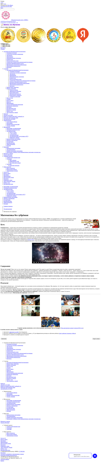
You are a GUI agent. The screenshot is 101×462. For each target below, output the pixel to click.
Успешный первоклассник (13, 129)
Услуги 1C (6, 172)
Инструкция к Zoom (9, 177)
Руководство (10, 59)
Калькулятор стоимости (15, 95)
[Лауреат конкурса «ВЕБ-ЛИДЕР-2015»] (23, 42)
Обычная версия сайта (6, 6)
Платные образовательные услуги (15, 63)
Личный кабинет (5, 459)
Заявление (3, 338)
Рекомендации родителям (13, 124)
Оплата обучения (8, 155)
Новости (9, 102)
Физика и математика (12, 140)
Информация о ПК (14, 161)
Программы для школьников (14, 128)
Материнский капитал (15, 94)
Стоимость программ (14, 96)
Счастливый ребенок (12, 121)
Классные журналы (14, 165)
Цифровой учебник (14, 137)
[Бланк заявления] (11, 25)
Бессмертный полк (11, 108)
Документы (9, 55)
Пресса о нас (10, 98)
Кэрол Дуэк (31, 239)
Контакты (3, 47)
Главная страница (8, 206)
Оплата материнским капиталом (15, 104)
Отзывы (3, 49)
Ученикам (9, 158)
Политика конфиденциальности (9, 455)
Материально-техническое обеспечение (16, 64)
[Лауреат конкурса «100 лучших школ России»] (8, 42)
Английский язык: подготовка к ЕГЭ (18, 136)
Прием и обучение (11, 88)
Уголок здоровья (11, 125)
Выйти (2, 460)
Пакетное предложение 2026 (11, 117)
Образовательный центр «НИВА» (14, 21)
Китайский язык (11, 143)
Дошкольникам (7, 120)
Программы (9, 123)
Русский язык (10, 141)
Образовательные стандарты (14, 58)
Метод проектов (11, 168)
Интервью (6, 174)
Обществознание (11, 144)
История (9, 145)
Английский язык (11, 131)
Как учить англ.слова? (15, 162)
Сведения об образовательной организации (15, 51)
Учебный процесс (8, 156)
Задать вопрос (96, 338)
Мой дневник (12, 160)
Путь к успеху (13, 132)
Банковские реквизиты (12, 105)
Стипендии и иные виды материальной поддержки (19, 62)
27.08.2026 (22, 451)
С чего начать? (13, 133)
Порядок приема (13, 90)
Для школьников (8, 209)
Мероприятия (10, 103)
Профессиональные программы (14, 151)
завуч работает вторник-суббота (67, 333)
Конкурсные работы (12, 169)
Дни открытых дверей (12, 112)
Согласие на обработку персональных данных (12, 454)
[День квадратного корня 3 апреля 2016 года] (30, 305)
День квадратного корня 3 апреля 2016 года (72, 328)
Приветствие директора (13, 87)
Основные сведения (12, 52)
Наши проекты (7, 166)
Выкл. (11, 5)
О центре (6, 68)
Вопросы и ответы (11, 109)
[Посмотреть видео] (50, 263)
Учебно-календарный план (13, 157)
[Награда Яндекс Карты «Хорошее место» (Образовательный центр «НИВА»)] (83, 42)
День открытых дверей (9, 181)
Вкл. (9, 5)
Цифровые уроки (8, 180)
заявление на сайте (14, 332)
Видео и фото (10, 100)
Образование (10, 56)
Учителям (9, 164)
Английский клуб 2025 (9, 119)
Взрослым (6, 147)
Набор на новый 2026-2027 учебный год (14, 116)
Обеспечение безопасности (13, 66)
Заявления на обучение (15, 91)
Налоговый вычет (14, 92)
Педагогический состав (12, 60)
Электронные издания (12, 170)
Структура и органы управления (15, 54)
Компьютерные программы (13, 139)
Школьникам (7, 127)
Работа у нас (10, 111)
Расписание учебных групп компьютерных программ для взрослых (24, 152)
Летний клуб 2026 (8, 115)
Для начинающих (11, 149)
